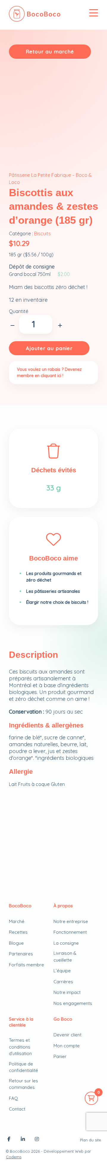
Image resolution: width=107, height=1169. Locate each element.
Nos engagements (73, 1003)
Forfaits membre (26, 965)
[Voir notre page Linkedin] (23, 1140)
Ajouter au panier (49, 348)
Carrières (63, 981)
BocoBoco (20, 1151)
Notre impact (67, 992)
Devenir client (67, 1035)
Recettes (18, 932)
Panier (60, 1056)
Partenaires (21, 954)
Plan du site (90, 1140)
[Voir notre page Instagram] (37, 1140)
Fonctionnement (70, 932)
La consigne (66, 943)
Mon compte (67, 1046)
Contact (17, 1109)
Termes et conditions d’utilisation (20, 1046)
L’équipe (62, 970)
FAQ (13, 1098)
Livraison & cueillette (65, 956)
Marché (16, 921)
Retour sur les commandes (23, 1084)
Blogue (16, 943)
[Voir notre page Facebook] (9, 1140)
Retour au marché (50, 51)
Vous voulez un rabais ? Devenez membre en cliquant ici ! (49, 372)
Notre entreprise (71, 921)
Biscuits (42, 233)
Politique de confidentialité (23, 1067)
